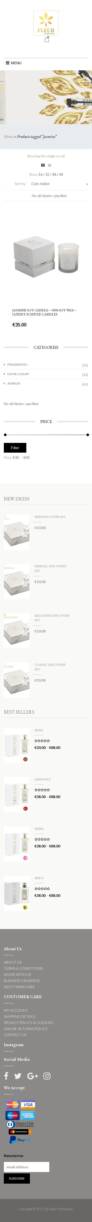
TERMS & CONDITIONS (23, 968)
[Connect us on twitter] (18, 1076)
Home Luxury (18, 374)
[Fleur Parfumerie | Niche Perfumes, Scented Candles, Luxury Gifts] (46, 22)
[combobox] (54, 184)
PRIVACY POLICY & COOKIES (28, 1022)
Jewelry (13, 383)
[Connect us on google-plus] (32, 1076)
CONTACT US (15, 1034)
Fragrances (17, 364)
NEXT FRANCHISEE (19, 987)
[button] (16, 63)
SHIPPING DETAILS (19, 1016)
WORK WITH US (17, 974)
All (61, 174)
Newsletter (14, 1155)
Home (8, 136)
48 (54, 174)
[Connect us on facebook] (6, 1076)
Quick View (45, 227)
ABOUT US (12, 962)
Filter (15, 448)
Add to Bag (46, 285)
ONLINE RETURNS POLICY (26, 1029)
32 (47, 174)
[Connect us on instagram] (46, 1076)
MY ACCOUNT (16, 1010)
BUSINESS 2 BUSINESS (22, 980)
